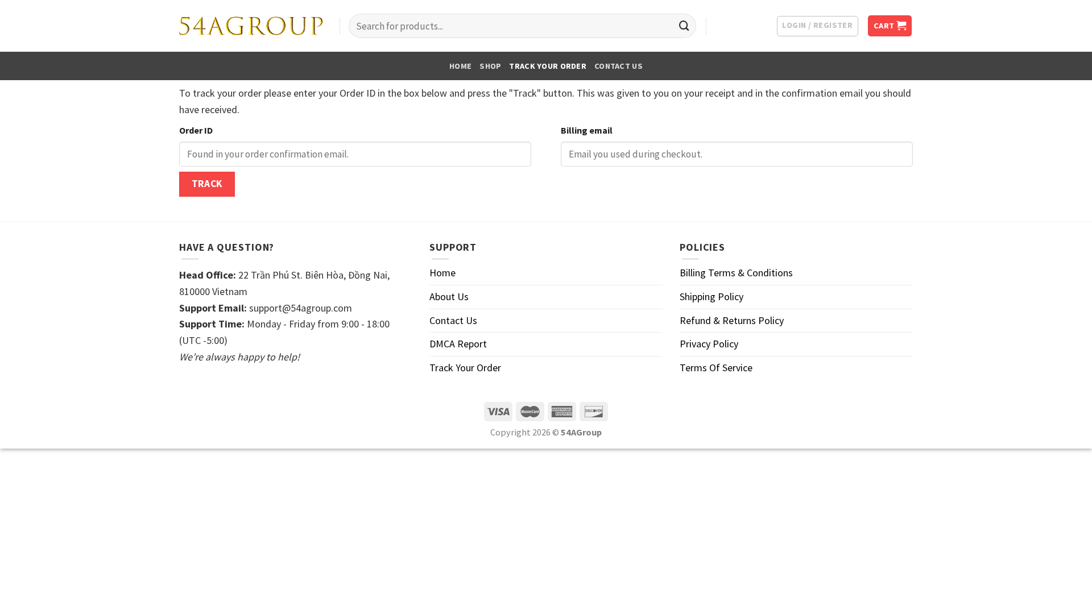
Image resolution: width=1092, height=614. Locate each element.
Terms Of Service (716, 367)
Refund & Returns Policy (732, 320)
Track (207, 183)
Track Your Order (547, 66)
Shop (490, 66)
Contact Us (618, 66)
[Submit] (684, 26)
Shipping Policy (711, 296)
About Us (449, 296)
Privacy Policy (709, 343)
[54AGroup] (250, 26)
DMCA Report (458, 343)
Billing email (587, 130)
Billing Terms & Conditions (736, 272)
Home (460, 66)
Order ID (196, 130)
